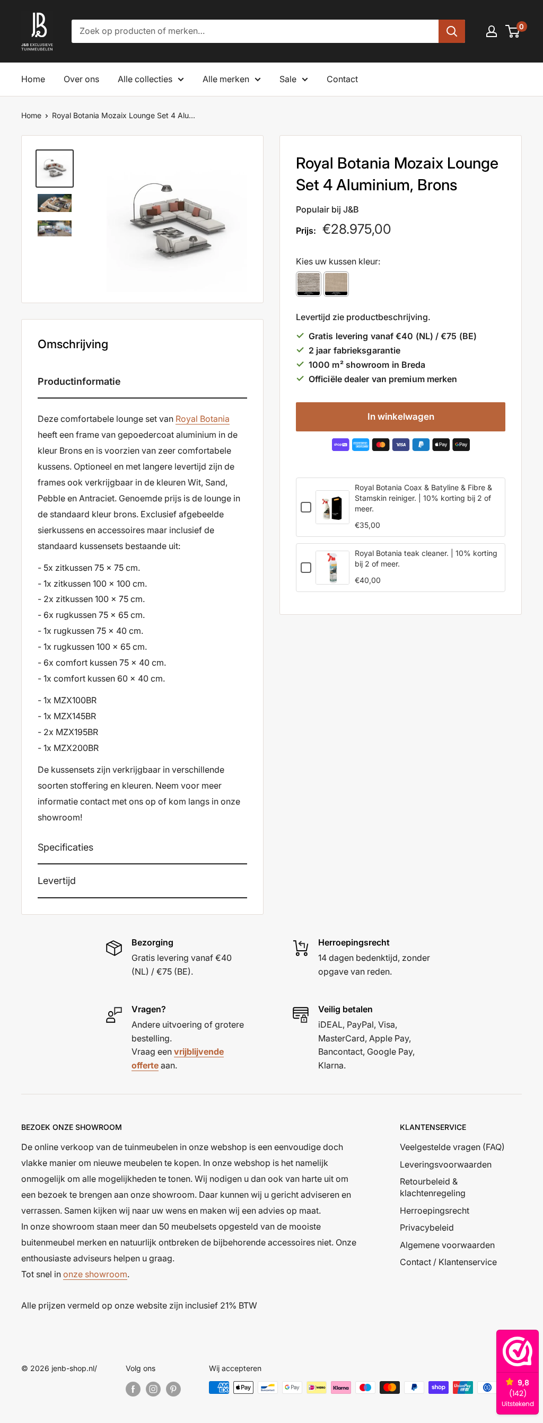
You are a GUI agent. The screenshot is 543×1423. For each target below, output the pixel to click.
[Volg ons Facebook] (133, 1388)
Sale (287, 79)
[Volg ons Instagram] (153, 1388)
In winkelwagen (400, 416)
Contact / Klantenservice (448, 1262)
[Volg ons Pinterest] (173, 1388)
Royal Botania (203, 418)
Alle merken (226, 79)
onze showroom (95, 1274)
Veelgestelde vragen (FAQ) (452, 1147)
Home (33, 79)
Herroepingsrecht (434, 1210)
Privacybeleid (427, 1227)
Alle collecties (145, 79)
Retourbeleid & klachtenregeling (433, 1187)
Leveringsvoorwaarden (446, 1164)
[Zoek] (452, 31)
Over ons (81, 79)
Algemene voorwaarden (447, 1245)
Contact (342, 79)
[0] (513, 31)
